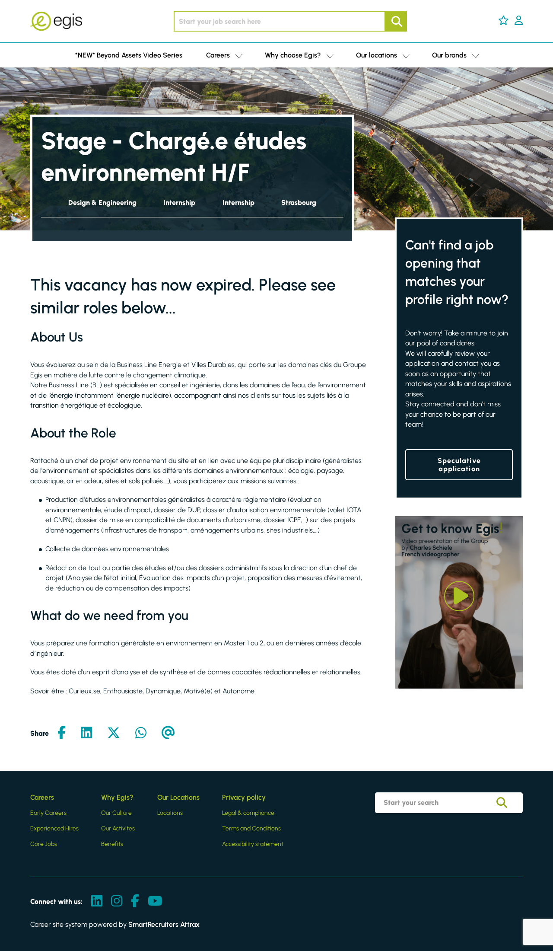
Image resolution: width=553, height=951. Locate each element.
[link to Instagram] (116, 901)
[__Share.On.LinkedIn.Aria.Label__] (86, 733)
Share (39, 733)
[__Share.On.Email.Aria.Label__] (168, 733)
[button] (503, 20)
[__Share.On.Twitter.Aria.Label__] (113, 733)
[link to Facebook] (135, 901)
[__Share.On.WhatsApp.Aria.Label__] (140, 733)
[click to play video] (459, 596)
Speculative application (459, 464)
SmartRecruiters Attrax (164, 924)
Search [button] (396, 21)
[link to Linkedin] (96, 901)
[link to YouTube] (155, 901)
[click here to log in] (519, 21)
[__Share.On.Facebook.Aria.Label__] (61, 733)
